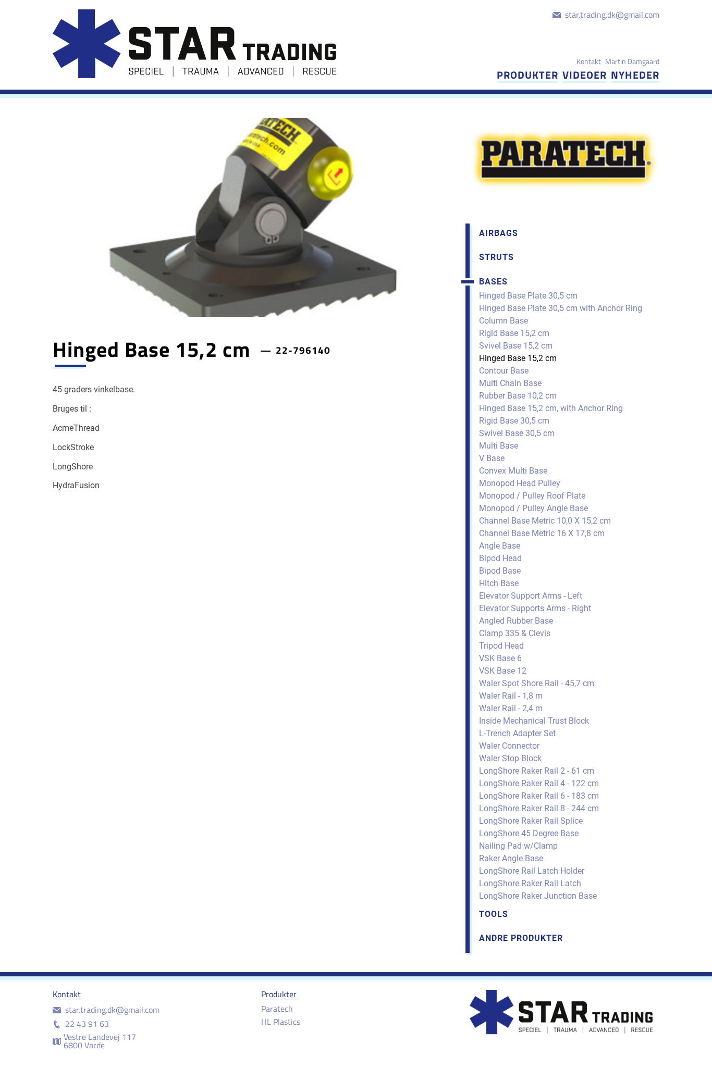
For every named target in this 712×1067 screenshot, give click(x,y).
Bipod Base (500, 571)
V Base (492, 458)
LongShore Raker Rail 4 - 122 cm (539, 783)
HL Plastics (280, 1021)
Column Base (503, 321)
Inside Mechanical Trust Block (534, 721)
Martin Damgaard (632, 61)
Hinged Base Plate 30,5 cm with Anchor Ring (560, 308)
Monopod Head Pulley (519, 483)
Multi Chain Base (510, 383)
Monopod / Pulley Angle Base (533, 508)
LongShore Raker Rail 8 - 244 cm (539, 808)
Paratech (277, 1008)
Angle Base (499, 546)
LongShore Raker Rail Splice (531, 821)
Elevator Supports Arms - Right (535, 608)
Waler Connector (509, 746)
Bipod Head (500, 558)
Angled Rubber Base (516, 621)
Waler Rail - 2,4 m (511, 708)
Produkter (527, 75)
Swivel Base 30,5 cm (517, 433)
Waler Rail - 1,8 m (511, 696)
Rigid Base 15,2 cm (514, 333)
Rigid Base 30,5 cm (514, 421)
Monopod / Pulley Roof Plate (532, 496)
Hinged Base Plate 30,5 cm (528, 296)
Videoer (584, 75)
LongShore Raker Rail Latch (530, 883)
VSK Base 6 (500, 658)
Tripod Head (501, 646)
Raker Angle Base (511, 858)
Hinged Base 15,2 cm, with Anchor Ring (551, 408)
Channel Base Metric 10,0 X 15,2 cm (545, 521)
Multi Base (498, 446)
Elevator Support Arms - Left (530, 596)
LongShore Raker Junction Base (538, 896)
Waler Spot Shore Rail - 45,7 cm (536, 683)
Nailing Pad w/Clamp (518, 846)
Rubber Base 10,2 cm (518, 396)
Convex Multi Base (513, 471)
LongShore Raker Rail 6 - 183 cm (539, 796)
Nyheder (635, 75)
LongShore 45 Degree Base (529, 833)
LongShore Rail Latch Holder (531, 871)
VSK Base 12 (502, 671)
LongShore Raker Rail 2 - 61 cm (536, 771)
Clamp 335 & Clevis (514, 633)
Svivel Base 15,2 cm (516, 346)
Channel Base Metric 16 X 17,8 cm (542, 533)
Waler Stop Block (510, 758)
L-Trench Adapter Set (517, 733)
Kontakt (588, 61)
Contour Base (504, 371)
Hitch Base (499, 583)
